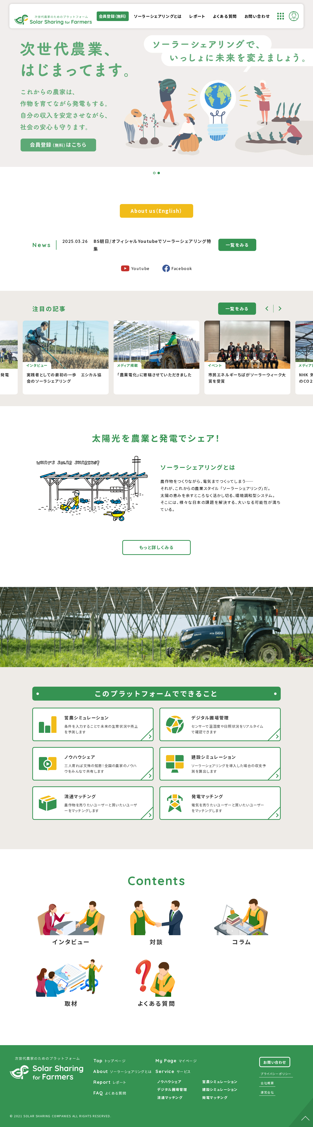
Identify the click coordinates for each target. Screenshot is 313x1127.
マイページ (176, 1060)
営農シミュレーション (219, 1081)
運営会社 (267, 1092)
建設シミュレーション (219, 1089)
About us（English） (156, 210)
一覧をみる (237, 245)
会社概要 (267, 1083)
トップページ (109, 1060)
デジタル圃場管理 (172, 1089)
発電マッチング (214, 1097)
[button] (154, 173)
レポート (197, 16)
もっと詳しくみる (156, 547)
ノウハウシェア (169, 1081)
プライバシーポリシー (276, 1074)
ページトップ (301, 1109)
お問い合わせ (257, 16)
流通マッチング (169, 1097)
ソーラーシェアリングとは (158, 16)
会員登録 (113, 16)
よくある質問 (225, 16)
